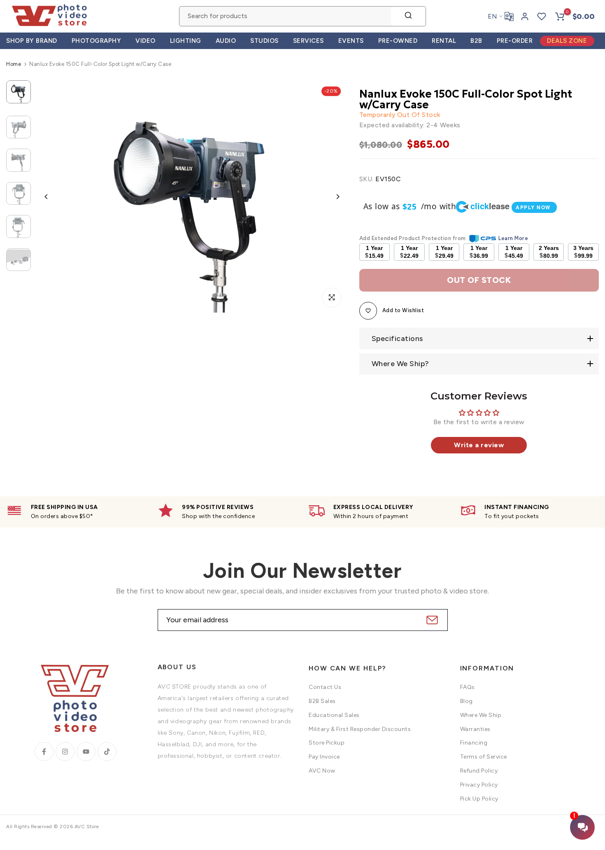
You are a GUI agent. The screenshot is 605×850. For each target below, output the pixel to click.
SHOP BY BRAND (31, 40)
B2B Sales (322, 701)
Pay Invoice (324, 756)
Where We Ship (481, 715)
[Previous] (52, 196)
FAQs (467, 687)
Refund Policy (479, 770)
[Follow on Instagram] (65, 751)
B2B (476, 40)
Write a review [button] (479, 445)
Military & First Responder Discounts (360, 729)
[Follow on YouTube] (86, 751)
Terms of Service (483, 756)
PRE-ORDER (515, 40)
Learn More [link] (513, 238)
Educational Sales (334, 715)
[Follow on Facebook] (44, 751)
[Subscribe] (431, 619)
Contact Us (325, 687)
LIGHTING (185, 40)
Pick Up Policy (479, 798)
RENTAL (444, 40)
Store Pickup (326, 742)
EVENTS (351, 40)
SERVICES (308, 40)
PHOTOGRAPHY (96, 40)
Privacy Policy (479, 784)
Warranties (475, 729)
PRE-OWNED (398, 40)
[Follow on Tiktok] (107, 751)
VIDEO (145, 40)
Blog (466, 701)
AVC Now (322, 770)
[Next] (331, 196)
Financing (474, 742)
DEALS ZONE (567, 40)
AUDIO (226, 40)
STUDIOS (264, 40)
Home (13, 64)
